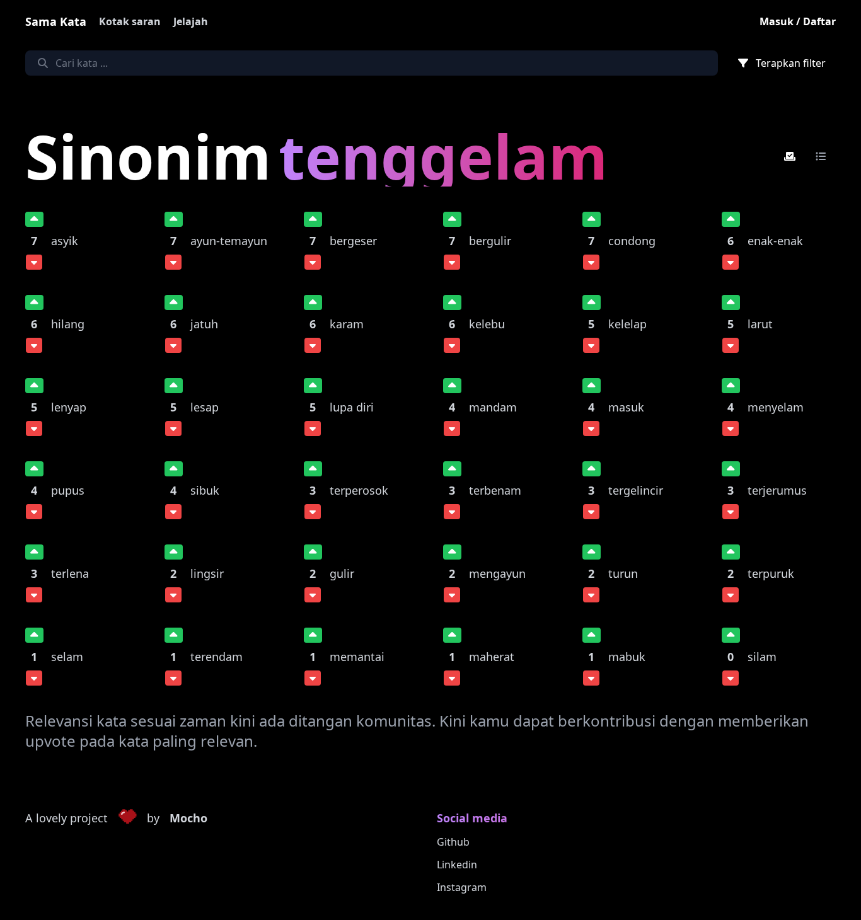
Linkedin (457, 864)
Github (453, 842)
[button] (127, 818)
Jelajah (190, 21)
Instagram (462, 887)
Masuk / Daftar (798, 21)
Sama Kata (55, 21)
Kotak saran (130, 21)
